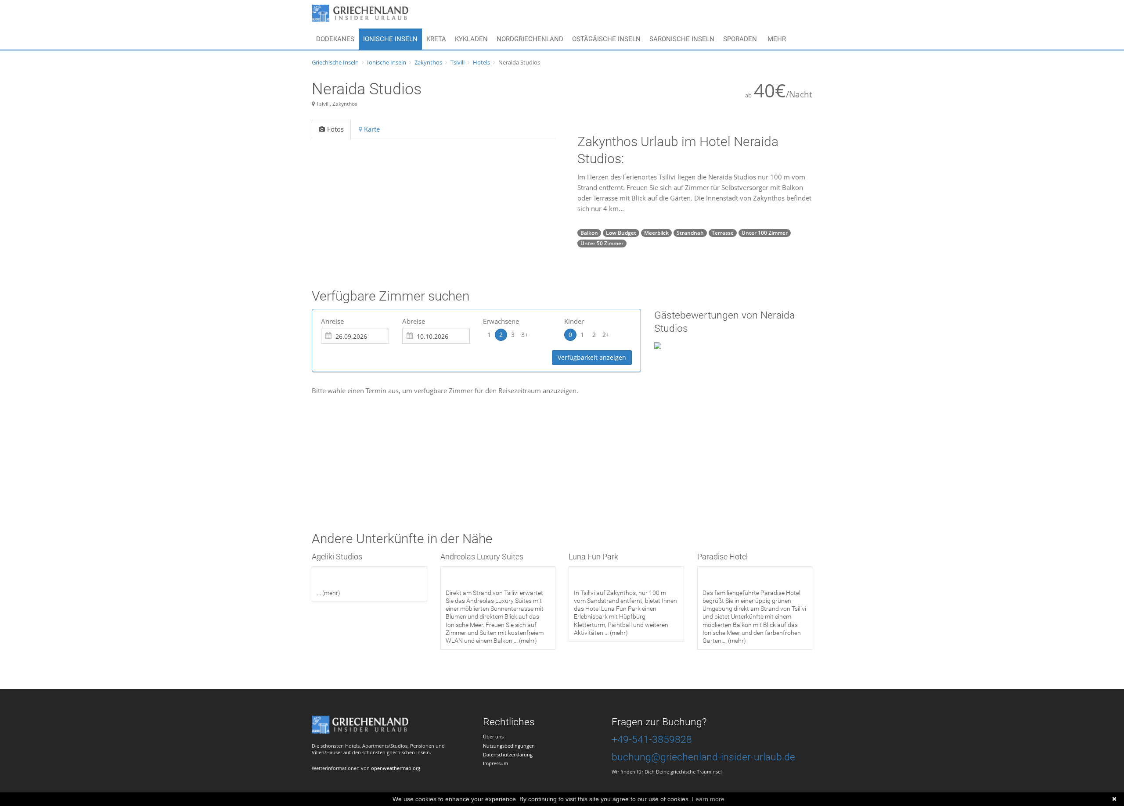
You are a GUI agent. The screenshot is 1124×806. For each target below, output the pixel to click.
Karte (372, 129)
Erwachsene (501, 321)
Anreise (332, 321)
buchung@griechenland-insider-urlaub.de (703, 757)
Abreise (413, 321)
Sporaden (740, 39)
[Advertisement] (471, 448)
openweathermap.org (395, 768)
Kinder (574, 321)
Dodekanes (335, 39)
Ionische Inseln (390, 39)
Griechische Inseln (335, 62)
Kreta (436, 39)
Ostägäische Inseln (606, 39)
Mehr (776, 39)
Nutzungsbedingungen (509, 745)
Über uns (493, 736)
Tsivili (457, 62)
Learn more (708, 798)
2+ (605, 334)
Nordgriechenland (530, 39)
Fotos (335, 129)
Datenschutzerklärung (508, 754)
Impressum (495, 763)
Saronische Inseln (681, 39)
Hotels (481, 62)
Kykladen (471, 39)
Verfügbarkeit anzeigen (592, 357)
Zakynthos (428, 62)
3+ (524, 334)
